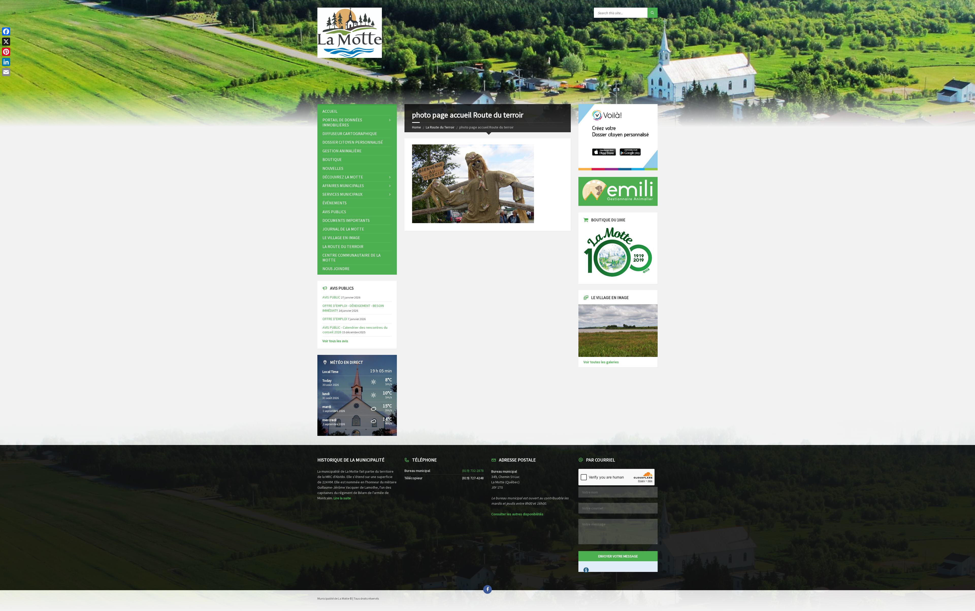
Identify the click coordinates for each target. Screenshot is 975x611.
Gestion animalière (342, 150)
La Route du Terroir (440, 127)
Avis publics (334, 211)
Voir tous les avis (335, 341)
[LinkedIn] (6, 62)
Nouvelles (332, 168)
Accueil (329, 111)
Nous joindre (336, 268)
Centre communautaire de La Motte (351, 257)
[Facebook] (6, 31)
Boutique (332, 159)
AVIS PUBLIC (331, 297)
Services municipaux (342, 194)
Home (416, 127)
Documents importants (346, 220)
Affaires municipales (343, 185)
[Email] (6, 72)
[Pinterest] (6, 52)
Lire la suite (342, 498)
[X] (6, 42)
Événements (334, 202)
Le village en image (341, 237)
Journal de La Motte (343, 229)
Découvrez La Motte (342, 176)
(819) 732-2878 (473, 470)
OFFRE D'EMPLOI (334, 319)
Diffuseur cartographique (349, 133)
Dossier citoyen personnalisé (352, 142)
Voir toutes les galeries (601, 362)
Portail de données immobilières (342, 122)
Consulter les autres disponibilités (517, 514)
